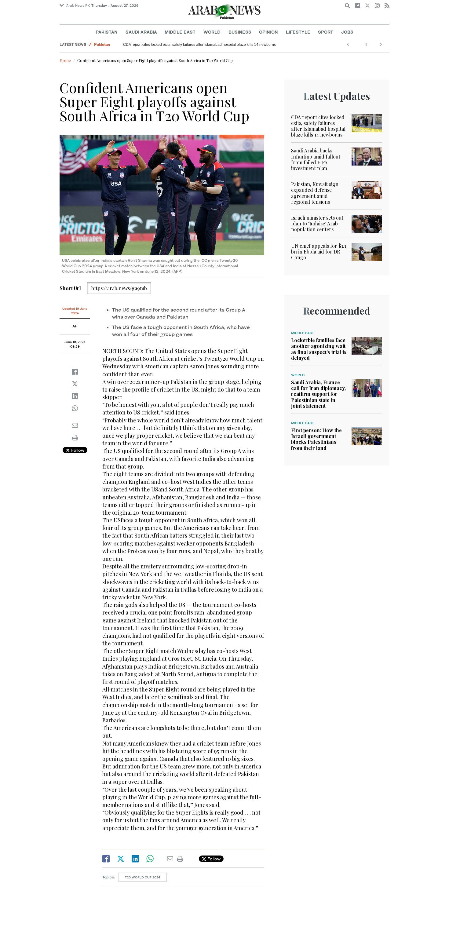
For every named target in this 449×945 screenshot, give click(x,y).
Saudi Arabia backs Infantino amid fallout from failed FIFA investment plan (315, 159)
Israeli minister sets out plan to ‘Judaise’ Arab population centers (317, 223)
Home (65, 60)
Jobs (347, 32)
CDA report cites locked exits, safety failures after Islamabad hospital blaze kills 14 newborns (199, 44)
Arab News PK (78, 5)
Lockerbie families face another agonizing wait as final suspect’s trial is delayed (318, 349)
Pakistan (107, 32)
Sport (325, 32)
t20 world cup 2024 (142, 877)
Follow (77, 450)
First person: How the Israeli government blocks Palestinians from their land (316, 439)
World (212, 32)
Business (239, 32)
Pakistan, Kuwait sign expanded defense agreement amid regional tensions (314, 193)
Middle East (180, 32)
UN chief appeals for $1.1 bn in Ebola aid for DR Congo (318, 252)
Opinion (268, 32)
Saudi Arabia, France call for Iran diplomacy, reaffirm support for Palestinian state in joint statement (318, 394)
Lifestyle (298, 32)
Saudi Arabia (141, 32)
